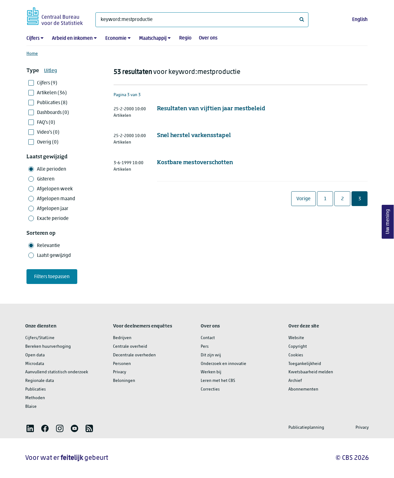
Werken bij (211, 372)
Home (32, 54)
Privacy (119, 372)
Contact (208, 338)
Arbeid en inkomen (72, 38)
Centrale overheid (130, 347)
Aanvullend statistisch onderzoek (56, 372)
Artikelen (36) (52, 93)
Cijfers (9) (47, 83)
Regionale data (39, 381)
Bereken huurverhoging (48, 347)
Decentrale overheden (134, 355)
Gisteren (45, 179)
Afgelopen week (55, 189)
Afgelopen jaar (52, 208)
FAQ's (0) (46, 122)
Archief (295, 381)
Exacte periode (53, 218)
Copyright (297, 347)
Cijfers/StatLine (39, 338)
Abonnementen (303, 389)
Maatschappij (153, 38)
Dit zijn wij (211, 355)
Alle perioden (51, 169)
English (360, 19)
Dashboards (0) (53, 112)
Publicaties (35, 389)
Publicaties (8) (52, 102)
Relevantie (48, 245)
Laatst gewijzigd (54, 255)
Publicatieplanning (306, 428)
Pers (205, 347)
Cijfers (32, 38)
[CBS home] (54, 15)
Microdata (34, 364)
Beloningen (124, 381)
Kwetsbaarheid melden (310, 372)
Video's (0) (48, 132)
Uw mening (387, 221)
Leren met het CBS (218, 381)
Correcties (210, 389)
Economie (116, 38)
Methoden (35, 398)
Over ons (208, 38)
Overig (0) (47, 142)
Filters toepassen (52, 276)
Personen (122, 364)
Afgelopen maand (56, 198)
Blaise (31, 407)
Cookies (295, 355)
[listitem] (30, 428)
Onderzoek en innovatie (223, 364)
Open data (35, 355)
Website (296, 338)
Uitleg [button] (50, 70)
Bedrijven (122, 338)
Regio (185, 38)
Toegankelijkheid (304, 364)
